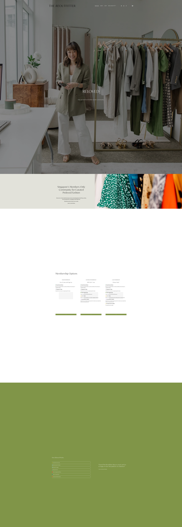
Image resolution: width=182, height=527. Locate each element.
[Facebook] (126, 5)
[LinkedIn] (123, 5)
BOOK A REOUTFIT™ (112, 5)
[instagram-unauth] (121, 5)
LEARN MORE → (91, 314)
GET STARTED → (66, 314)
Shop (105, 5)
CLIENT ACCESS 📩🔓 (116, 314)
